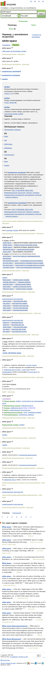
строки (34, 365)
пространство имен (20, 301)
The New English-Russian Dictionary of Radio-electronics (19, 468)
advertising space (14, 353)
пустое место (32, 372)
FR (43, 1)
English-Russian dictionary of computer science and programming (21, 482)
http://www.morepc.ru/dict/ (14, 114)
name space (7, 301)
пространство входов (20, 310)
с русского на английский (36, 36)
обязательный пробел (23, 284)
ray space (6, 329)
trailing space (7, 245)
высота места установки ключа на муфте (30, 265)
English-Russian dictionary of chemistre (13, 507)
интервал (9, 230)
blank (6, 136)
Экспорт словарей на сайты (8, 663)
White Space (6, 563)
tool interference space (10, 261)
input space (7, 310)
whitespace (8, 148)
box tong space (8, 265)
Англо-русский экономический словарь (14, 356)
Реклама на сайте (23, 656)
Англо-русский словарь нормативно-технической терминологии (22, 221)
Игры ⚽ (12, 29)
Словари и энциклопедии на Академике (18, 8)
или (27, 370)
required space (8, 284)
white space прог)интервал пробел (14, 51)
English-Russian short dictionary (11, 64)
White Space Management (11, 639)
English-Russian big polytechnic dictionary (14, 292)
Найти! (41, 14)
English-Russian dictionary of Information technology (17, 313)
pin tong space (8, 263)
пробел (5, 79)
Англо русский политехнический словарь (15, 438)
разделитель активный (11, 75)
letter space (7, 280)
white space (21, 54)
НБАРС (4, 392)
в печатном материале (27, 455)
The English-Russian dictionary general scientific (16, 334)
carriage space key (9, 282)
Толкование (6, 45)
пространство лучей (19, 329)
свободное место (10, 370)
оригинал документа (11, 197)
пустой (29, 365)
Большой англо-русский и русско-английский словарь (18, 233)
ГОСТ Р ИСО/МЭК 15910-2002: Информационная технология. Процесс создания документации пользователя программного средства (23, 193)
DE (35, 1)
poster (5, 353)
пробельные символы (26, 414)
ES (39, 1)
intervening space (9, 249)
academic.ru (8, 3)
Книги (33, 25)
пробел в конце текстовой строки (25, 245)
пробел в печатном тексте (22, 286)
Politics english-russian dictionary (12, 448)
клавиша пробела (24, 282)
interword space (8, 289)
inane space (7, 308)
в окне (24, 370)
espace (6, 165)
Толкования (23, 21)
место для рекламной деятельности (29, 267)
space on (6, 322)
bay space (6, 331)
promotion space (8, 267)
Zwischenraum (9, 155)
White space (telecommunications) (14, 626)
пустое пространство (20, 308)
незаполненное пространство (12, 299)
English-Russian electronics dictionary (13, 458)
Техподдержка (14, 656)
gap (5, 140)
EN (31, 1)
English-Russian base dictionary (11, 270)
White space (6, 527)
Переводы (12, 25)
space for (6, 325)
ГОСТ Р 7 (8, 93)
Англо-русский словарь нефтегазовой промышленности (20, 495)
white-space (25, 64)
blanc (6, 161)
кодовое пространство (21, 305)
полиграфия (7, 372)
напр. (19, 370)
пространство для (17, 325)
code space (7, 305)
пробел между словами (24, 289)
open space (7, 286)
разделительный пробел (25, 249)
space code (7, 252)
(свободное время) (34, 412)
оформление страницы (12, 129)
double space (7, 247)
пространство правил (19, 303)
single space (7, 243)
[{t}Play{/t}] (12, 48)
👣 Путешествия (5, 660)
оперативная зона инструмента (32, 261)
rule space (6, 303)
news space (7, 256)
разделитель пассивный (11, 71)
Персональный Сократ (9, 54)
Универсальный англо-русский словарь (14, 417)
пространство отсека (19, 331)
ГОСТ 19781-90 (10, 102)
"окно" (25, 412)
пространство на (17, 322)
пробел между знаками (21, 280)
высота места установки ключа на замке (29, 263)
